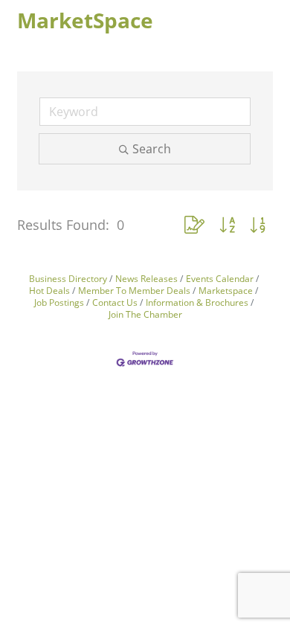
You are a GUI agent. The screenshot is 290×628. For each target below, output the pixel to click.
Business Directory (68, 278)
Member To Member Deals (134, 290)
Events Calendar (220, 278)
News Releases (146, 278)
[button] (194, 225)
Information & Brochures (197, 302)
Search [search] (151, 149)
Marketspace (226, 290)
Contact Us (115, 302)
